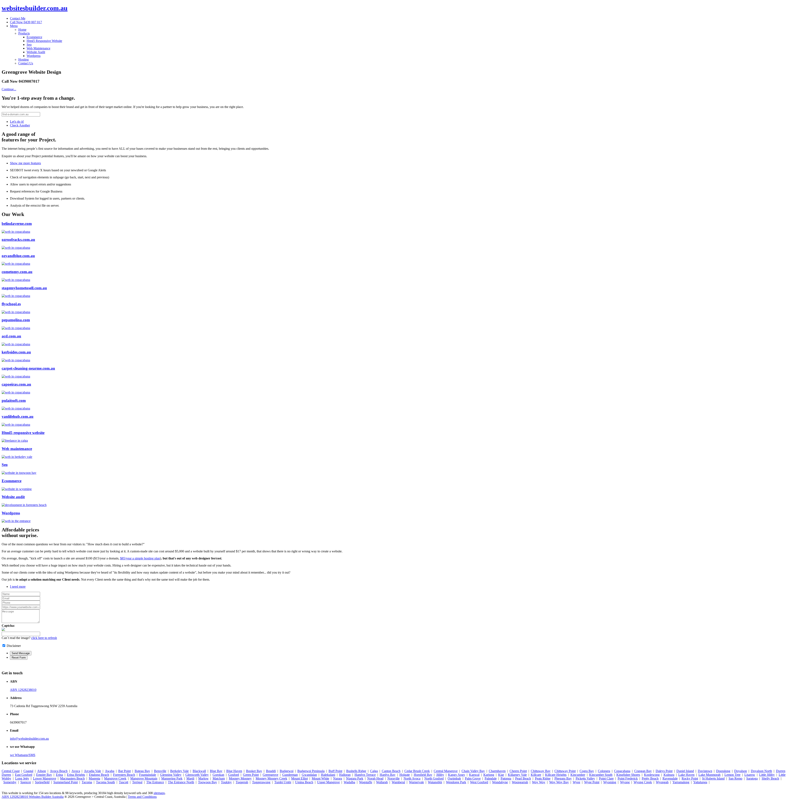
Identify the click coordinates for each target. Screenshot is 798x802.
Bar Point (124, 771)
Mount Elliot (299, 778)
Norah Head (375, 778)
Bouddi (271, 771)
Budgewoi (286, 771)
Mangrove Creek (115, 778)
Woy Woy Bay (559, 782)
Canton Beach (391, 771)
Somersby (9, 782)
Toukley (226, 782)
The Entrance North (181, 782)
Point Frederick (628, 778)
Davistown (705, 771)
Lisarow (749, 774)
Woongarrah (520, 782)
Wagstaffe (365, 782)
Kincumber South (600, 774)
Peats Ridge (542, 778)
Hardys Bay (387, 774)
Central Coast (11, 771)
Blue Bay (216, 771)
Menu (14, 26)
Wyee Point (591, 782)
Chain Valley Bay (473, 771)
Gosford (233, 774)
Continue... (9, 89)
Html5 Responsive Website (44, 41)
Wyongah (662, 782)
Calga (374, 771)
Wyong (625, 782)
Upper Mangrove (328, 782)
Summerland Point (65, 782)
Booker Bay (254, 771)
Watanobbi (435, 782)
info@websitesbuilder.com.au (29, 738)
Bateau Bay (142, 771)
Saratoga (752, 778)
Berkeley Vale (179, 771)
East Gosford (23, 774)
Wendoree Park (456, 782)
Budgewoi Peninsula (311, 771)
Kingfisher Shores (628, 774)
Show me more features (25, 163)
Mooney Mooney (240, 778)
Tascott (123, 782)
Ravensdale (670, 778)
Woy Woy (538, 782)
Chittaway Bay (540, 771)
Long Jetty (22, 778)
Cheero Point (518, 771)
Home (22, 29)
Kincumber (577, 774)
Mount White (320, 778)
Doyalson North (761, 771)
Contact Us (25, 63)
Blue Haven (234, 771)
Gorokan (218, 774)
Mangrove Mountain (143, 778)
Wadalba (349, 782)
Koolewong (652, 774)
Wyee (576, 782)
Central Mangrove (446, 771)
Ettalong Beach (99, 774)
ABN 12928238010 (23, 690)
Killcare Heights (555, 774)
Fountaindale (147, 774)
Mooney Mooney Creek (271, 778)
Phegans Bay (563, 778)
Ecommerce (34, 37)
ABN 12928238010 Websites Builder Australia (33, 796)
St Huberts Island (713, 778)
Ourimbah (454, 778)
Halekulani (328, 774)
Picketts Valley (585, 778)
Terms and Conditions (142, 796)
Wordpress (34, 56)
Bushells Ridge (356, 771)
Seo (29, 44)
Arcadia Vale (92, 771)
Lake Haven (686, 774)
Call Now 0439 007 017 (26, 22)
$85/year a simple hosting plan (140, 558)
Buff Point (335, 771)
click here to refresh (44, 638)
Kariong (488, 774)
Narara (337, 778)
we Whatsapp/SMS (22, 755)
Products (24, 33)
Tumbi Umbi (282, 782)
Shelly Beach (770, 778)
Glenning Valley (170, 774)
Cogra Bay (587, 771)
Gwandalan (309, 774)
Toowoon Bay (207, 782)
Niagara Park (354, 778)
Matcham (219, 778)
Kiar (501, 774)
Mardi (190, 778)
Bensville (160, 771)
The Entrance (155, 782)
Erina (59, 774)
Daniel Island (685, 771)
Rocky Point (690, 778)
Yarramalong (680, 782)
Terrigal (137, 782)
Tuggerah (242, 782)
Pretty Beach (650, 778)
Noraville (393, 778)
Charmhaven (497, 771)
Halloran (345, 774)
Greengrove (270, 774)
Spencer (25, 782)
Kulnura (669, 774)
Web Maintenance (38, 48)
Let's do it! (17, 121)
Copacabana (622, 771)
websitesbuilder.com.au (35, 8)
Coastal (28, 771)
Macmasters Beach (72, 778)
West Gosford (479, 782)
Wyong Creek (643, 782)
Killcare (536, 774)
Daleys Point (664, 771)
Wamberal (398, 782)
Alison (41, 771)
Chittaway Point (565, 771)
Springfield (42, 782)
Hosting (23, 59)
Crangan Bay (643, 771)
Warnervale (416, 782)
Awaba (109, 771)
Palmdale (491, 778)
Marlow (203, 778)
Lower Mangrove (44, 778)
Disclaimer (14, 645)
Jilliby (440, 774)
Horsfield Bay (423, 774)
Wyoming (609, 782)
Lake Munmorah (709, 774)
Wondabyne (500, 782)
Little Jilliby (767, 774)
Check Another (20, 125)
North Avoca (412, 778)
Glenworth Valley (197, 774)
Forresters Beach (124, 774)
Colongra (604, 771)
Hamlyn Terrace (365, 774)
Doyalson (740, 771)
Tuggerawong (261, 782)
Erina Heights (76, 774)
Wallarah (382, 782)
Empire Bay (44, 774)
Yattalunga (700, 782)
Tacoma (87, 782)
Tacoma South (105, 782)
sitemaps (159, 793)
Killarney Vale (517, 774)
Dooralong (723, 771)
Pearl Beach (523, 778)
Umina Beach (304, 782)
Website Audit (36, 52)
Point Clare (606, 778)
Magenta (94, 778)
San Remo (735, 778)
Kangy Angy (456, 774)
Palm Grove (473, 778)
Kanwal (474, 774)
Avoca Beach (59, 771)
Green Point (251, 774)
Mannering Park (171, 778)
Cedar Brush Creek (417, 771)
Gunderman (290, 774)
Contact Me (17, 18)
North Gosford (434, 778)
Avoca (75, 771)
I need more (18, 586)
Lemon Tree (732, 774)
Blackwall (199, 771)
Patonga (506, 778)
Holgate (404, 774)
